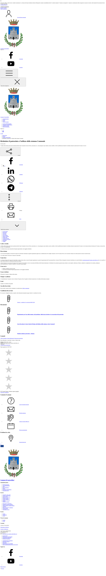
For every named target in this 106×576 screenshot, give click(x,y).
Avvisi (4, 515)
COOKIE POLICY (3, 4)
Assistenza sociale (6, 125)
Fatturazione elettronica (4, 527)
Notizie (4, 513)
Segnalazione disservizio (7, 537)
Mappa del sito (3, 566)
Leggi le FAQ (5, 535)
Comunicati (5, 514)
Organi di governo (6, 484)
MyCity (2, 568)
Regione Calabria (3, 7)
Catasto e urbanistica (6, 499)
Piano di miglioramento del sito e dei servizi (10, 544)
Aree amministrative (6, 485)
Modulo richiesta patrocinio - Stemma (25, 333)
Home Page (5, 135)
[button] (6, 118)
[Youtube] (3, 131)
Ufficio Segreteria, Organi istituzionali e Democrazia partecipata (11, 338)
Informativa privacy (6, 541)
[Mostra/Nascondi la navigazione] (9, 73)
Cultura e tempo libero (6, 137)
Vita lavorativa (5, 496)
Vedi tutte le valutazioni (4, 392)
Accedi (1, 133)
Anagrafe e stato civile (6, 494)
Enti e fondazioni (6, 487)
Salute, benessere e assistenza (8, 507)
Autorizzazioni (5, 508)
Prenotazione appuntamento (7, 536)
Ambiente (4, 506)
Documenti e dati (6, 490)
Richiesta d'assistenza (6, 538)
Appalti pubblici (5, 498)
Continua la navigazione (5, 6)
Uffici (4, 486)
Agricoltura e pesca (6, 509)
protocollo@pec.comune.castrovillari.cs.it (10, 533)
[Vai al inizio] (0, 444)
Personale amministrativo (7, 489)
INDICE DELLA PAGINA (5, 229)
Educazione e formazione (7, 503)
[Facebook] (3, 130)
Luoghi (4, 520)
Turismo (4, 500)
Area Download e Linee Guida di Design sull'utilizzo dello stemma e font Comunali (36, 324)
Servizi (4, 136)
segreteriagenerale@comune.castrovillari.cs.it (90, 260)
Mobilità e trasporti (6, 501)
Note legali (4, 542)
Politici (4, 488)
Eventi (4, 521)
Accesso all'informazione (7, 123)
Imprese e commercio (6, 497)
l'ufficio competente (25, 288)
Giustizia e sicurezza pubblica (8, 504)
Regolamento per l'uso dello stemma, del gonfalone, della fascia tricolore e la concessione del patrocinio (40, 314)
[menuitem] (13, 164)
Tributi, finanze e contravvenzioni (8, 505)
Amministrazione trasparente (8, 540)
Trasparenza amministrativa (7, 124)
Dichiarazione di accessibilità (8, 543)
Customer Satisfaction (4, 529)
